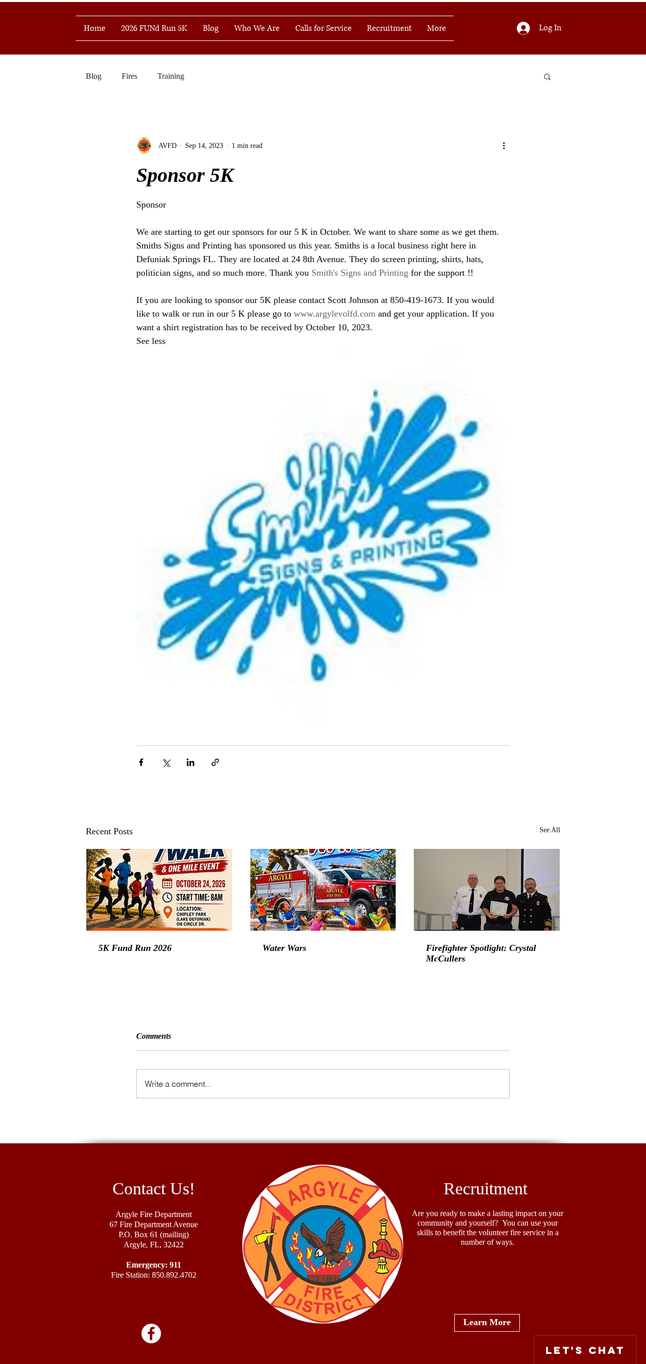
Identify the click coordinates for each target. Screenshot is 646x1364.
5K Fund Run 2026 (135, 948)
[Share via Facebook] (141, 762)
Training (170, 76)
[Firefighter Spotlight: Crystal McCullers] (487, 890)
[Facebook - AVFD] (151, 1333)
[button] (547, 76)
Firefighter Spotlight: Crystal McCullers (481, 953)
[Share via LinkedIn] (190, 762)
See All (550, 830)
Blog (93, 76)
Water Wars (284, 948)
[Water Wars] (323, 890)
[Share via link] (215, 762)
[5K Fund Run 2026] (159, 890)
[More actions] (504, 145)
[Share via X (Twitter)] (166, 762)
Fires (129, 76)
